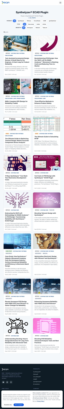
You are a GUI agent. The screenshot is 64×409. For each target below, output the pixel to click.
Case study (31, 24)
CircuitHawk (37, 20)
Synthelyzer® (36, 371)
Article (44, 24)
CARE (44, 20)
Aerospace (30, 27)
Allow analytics (19, 404)
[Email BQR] (11, 382)
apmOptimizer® (37, 381)
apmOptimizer (52, 20)
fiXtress (29, 20)
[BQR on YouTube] (3, 382)
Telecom (45, 27)
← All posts (32, 17)
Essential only (8, 404)
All (14, 20)
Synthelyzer (21, 20)
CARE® (35, 379)
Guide (38, 24)
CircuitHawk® (36, 376)
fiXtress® (35, 374)
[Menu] (60, 2)
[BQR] (7, 382)
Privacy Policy (40, 401)
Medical (38, 27)
